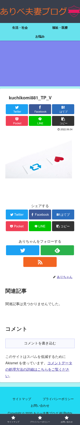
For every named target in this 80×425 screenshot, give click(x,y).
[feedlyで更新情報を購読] (57, 250)
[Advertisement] (40, 66)
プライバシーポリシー (58, 399)
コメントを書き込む (40, 343)
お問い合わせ (40, 405)
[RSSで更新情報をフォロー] (40, 262)
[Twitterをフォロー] (22, 250)
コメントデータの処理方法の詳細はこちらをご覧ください (38, 369)
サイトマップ (21, 399)
